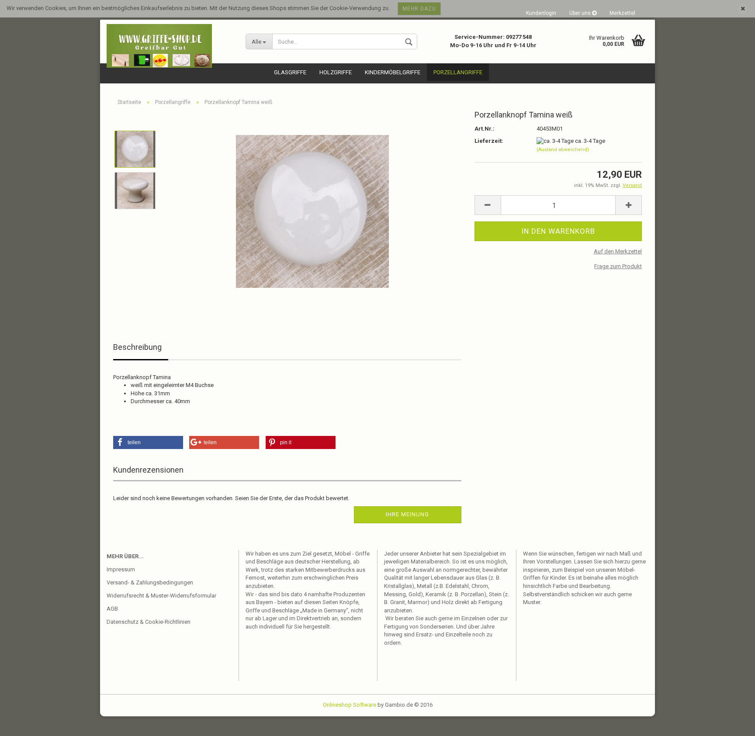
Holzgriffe (335, 72)
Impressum (121, 569)
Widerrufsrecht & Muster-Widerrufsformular (161, 595)
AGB (112, 608)
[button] (148, 442)
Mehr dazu (419, 9)
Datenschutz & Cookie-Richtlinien (148, 622)
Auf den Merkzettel (618, 251)
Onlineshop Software (349, 704)
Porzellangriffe (457, 72)
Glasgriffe (290, 72)
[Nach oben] (731, 723)
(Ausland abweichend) (563, 149)
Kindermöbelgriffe (392, 72)
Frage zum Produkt (618, 266)
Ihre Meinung (407, 514)
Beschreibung (137, 347)
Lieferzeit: (488, 141)
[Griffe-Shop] (169, 46)
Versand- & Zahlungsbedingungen (150, 582)
